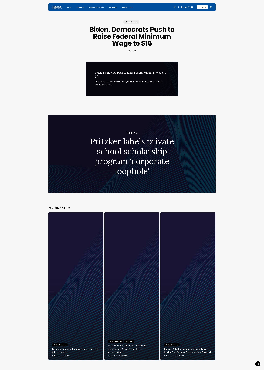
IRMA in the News (131, 22)
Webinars (129, 341)
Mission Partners (116, 341)
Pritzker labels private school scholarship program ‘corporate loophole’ (132, 154)
